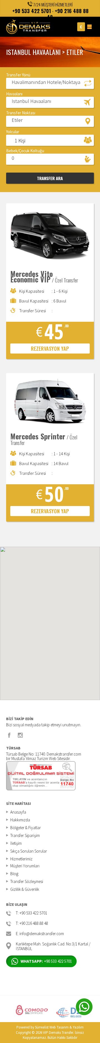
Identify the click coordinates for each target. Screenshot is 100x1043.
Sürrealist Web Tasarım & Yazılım (59, 1027)
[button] (50, 83)
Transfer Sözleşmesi (26, 881)
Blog (14, 874)
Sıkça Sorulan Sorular (28, 851)
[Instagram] (20, 735)
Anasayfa (18, 812)
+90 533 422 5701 (31, 10)
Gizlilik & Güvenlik (24, 889)
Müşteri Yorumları (24, 866)
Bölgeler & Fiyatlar (25, 828)
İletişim (16, 843)
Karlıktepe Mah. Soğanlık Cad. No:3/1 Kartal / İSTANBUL (53, 946)
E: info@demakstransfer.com (40, 933)
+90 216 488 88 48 (68, 14)
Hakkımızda (20, 820)
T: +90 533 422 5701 (31, 913)
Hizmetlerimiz (21, 859)
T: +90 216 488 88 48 (32, 923)
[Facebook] (9, 735)
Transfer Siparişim (25, 835)
